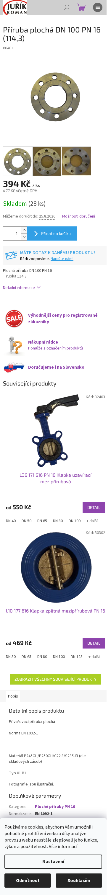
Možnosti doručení (78, 216)
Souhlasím (78, 880)
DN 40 (11, 521)
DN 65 (42, 521)
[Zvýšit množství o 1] (24, 230)
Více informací (63, 846)
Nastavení (53, 861)
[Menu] (98, 7)
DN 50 (26, 521)
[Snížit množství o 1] (24, 236)
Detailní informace (19, 288)
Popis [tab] (13, 696)
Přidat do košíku (56, 233)
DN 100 (75, 521)
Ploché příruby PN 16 (55, 807)
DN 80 (58, 521)
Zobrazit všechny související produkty (55, 679)
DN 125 (77, 657)
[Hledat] (67, 7)
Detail (93, 507)
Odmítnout (28, 880)
